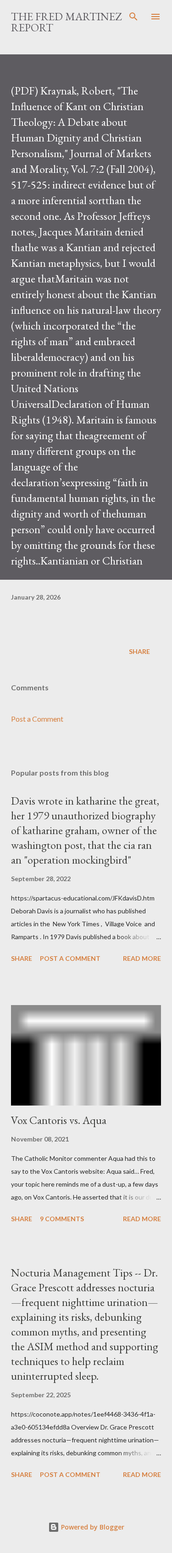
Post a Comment (37, 718)
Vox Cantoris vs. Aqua (58, 1120)
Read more (142, 958)
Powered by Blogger (91, 1527)
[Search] (133, 16)
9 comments (62, 1219)
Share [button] (139, 651)
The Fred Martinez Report (66, 22)
